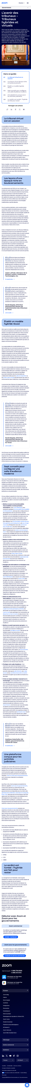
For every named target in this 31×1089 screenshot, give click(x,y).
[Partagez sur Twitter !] (19, 109)
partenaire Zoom (21, 712)
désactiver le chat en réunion (10, 614)
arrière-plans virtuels (8, 377)
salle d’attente (18, 671)
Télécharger (6, 1040)
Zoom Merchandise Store (9, 1033)
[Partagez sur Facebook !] (15, 109)
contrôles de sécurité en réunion (18, 673)
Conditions (4, 1065)
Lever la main (6, 612)
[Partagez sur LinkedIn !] (11, 109)
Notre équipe (6, 1000)
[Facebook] (14, 1056)
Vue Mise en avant (15, 630)
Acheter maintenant (11, 937)
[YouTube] (10, 1056)
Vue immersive (24, 649)
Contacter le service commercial (15, 956)
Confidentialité (9, 1065)
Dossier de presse (7, 1022)
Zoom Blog (6, 994)
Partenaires (6, 1008)
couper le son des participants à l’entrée (13, 609)
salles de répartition (21, 376)
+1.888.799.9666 (16, 971)
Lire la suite (8, 312)
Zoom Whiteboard (7, 577)
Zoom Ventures (7, 1030)
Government (6, 8)
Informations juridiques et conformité (9, 1070)
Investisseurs (6, 1011)
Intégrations (6, 1005)
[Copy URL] (7, 109)
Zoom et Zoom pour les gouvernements (17, 775)
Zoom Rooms (6, 705)
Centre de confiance (17, 1065)
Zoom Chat (21, 578)
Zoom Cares (6, 1019)
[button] (27, 1085)
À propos (5, 990)
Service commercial (8, 1045)
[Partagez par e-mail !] (24, 109)
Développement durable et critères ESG (13, 1016)
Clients (5, 997)
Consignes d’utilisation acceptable (8, 1068)
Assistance (6, 1050)
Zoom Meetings (18, 507)
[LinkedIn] (3, 1056)
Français (5, 1060)
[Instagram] (18, 1056)
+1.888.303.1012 (16, 973)
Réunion (21, 3)
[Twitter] (7, 1056)
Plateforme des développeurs (10, 1024)
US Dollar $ (20, 1060)
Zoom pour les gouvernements (19, 786)
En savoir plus (9, 279)
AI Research (6, 1027)
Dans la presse (7, 1013)
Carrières (5, 1003)
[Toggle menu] (27, 3)
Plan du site (4, 1075)
